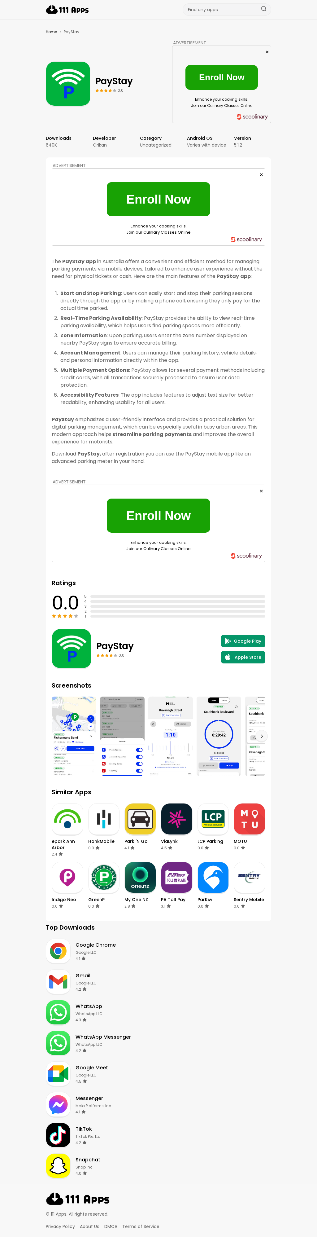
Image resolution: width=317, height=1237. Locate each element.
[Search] (264, 9)
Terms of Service (140, 1226)
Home (51, 31)
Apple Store (248, 657)
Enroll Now (222, 77)
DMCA (110, 1226)
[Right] (261, 736)
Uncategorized (156, 145)
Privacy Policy (60, 1226)
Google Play (247, 641)
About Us (89, 1226)
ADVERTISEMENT (189, 43)
